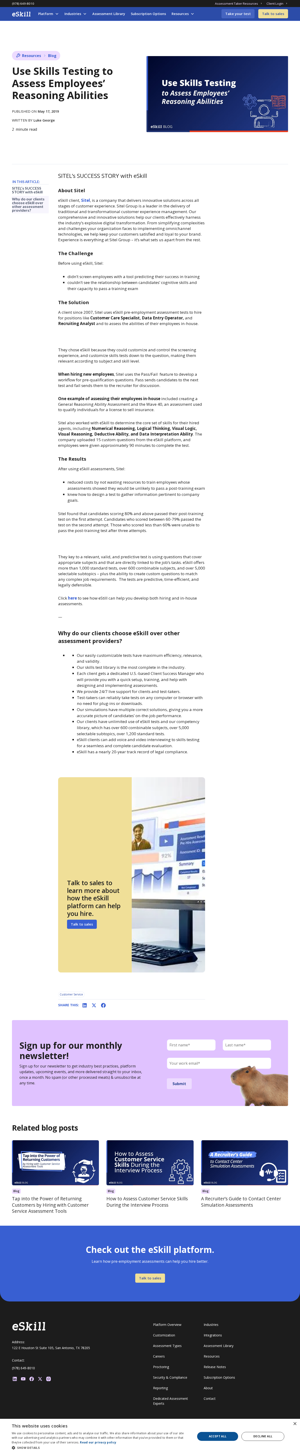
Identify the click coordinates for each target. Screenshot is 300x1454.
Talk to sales (273, 13)
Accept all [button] (218, 1436)
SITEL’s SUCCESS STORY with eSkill (27, 190)
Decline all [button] (262, 1436)
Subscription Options (148, 13)
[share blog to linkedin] (84, 1005)
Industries (72, 13)
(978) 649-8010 (23, 3)
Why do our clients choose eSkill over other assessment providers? (28, 204)
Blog (52, 55)
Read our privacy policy (98, 1442)
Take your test (238, 13)
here (73, 598)
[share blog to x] (94, 1005)
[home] (21, 14)
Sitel (85, 200)
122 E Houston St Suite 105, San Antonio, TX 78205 (51, 1348)
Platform (45, 13)
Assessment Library (108, 13)
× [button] (294, 1424)
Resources (180, 13)
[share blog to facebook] (103, 1005)
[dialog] (150, 1436)
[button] (48, 13)
